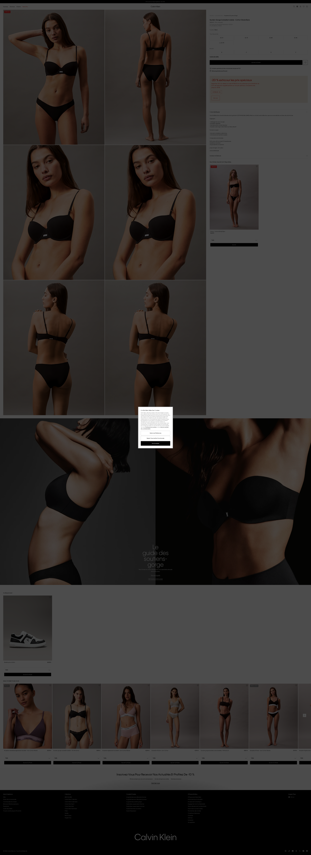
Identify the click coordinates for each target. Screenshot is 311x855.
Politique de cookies (150, 427)
